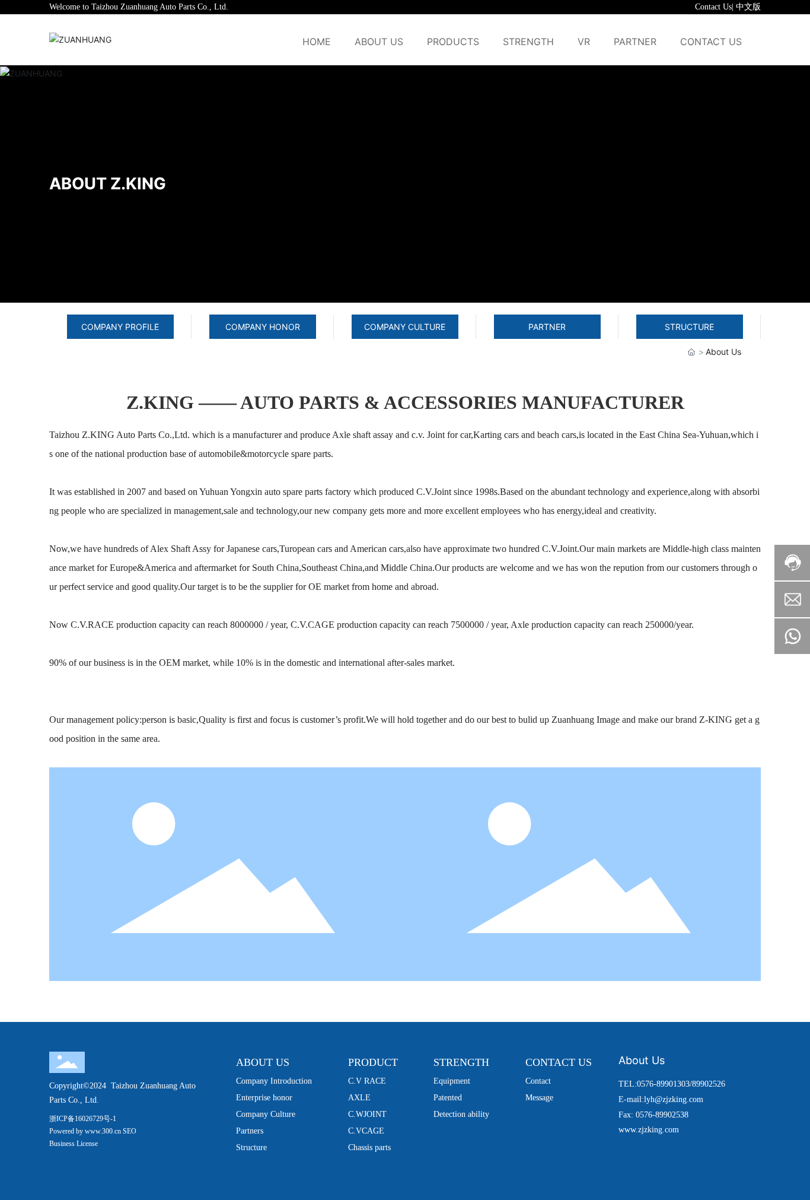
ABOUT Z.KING (107, 183)
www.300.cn (103, 1131)
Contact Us (713, 6)
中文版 (748, 6)
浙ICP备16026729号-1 (82, 1119)
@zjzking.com (679, 1099)
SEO (129, 1131)
